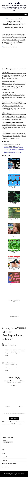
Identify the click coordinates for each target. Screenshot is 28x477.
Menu (25, 14)
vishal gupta (8, 344)
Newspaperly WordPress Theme (17, 474)
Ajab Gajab (14, 3)
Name (8, 406)
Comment (14, 385)
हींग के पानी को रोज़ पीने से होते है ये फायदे (11, 146)
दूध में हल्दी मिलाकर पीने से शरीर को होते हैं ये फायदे (13, 152)
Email (20, 406)
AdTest (3, 453)
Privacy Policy (5, 467)
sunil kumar (8, 362)
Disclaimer (4, 460)
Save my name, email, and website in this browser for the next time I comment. (15, 414)
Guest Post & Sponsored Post (9, 463)
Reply (6, 355)
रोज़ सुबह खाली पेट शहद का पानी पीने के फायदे (12, 144)
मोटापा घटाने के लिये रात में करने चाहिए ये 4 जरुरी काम (13, 147)
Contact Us (4, 456)
